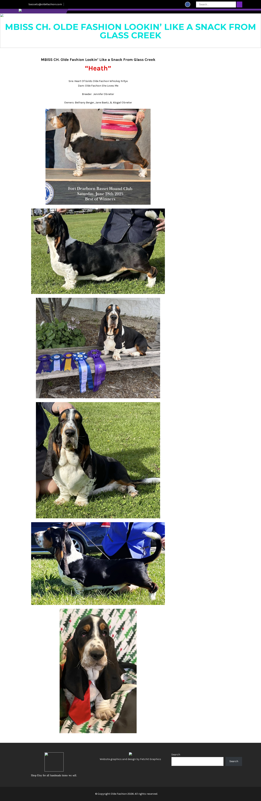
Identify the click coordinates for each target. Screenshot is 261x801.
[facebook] (187, 4)
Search (175, 754)
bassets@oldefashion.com (45, 4)
